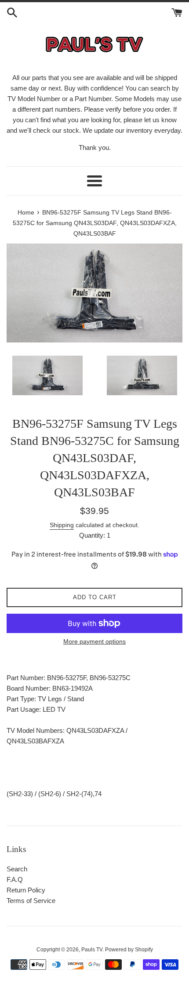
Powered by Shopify (129, 950)
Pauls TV (91, 950)
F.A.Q (15, 879)
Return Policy (26, 890)
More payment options (94, 641)
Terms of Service (31, 900)
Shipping (62, 524)
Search (17, 869)
